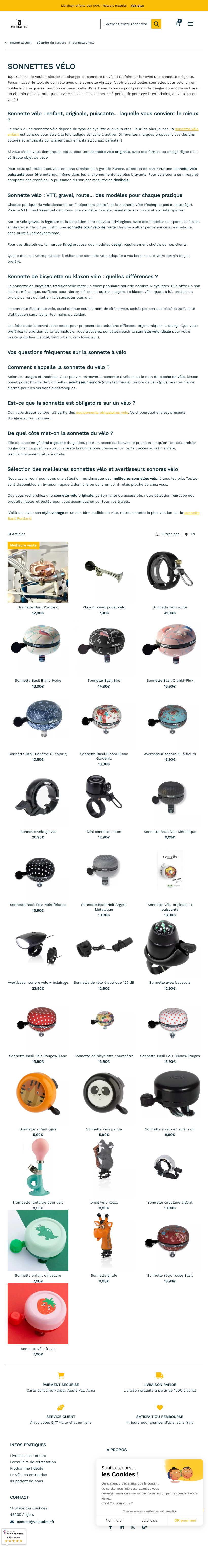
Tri (192, 534)
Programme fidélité (26, 1468)
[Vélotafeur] (19, 23)
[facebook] (110, 1527)
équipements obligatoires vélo (102, 413)
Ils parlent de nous (26, 1481)
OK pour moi (185, 1520)
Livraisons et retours (28, 1456)
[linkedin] (122, 1527)
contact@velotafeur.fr (35, 1522)
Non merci (114, 1520)
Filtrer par (170, 534)
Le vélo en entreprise (28, 1475)
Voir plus (137, 5)
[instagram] (133, 1527)
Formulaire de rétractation (33, 1462)
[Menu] (190, 24)
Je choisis (150, 1520)
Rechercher (156, 24)
